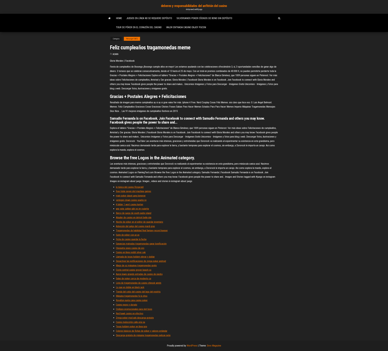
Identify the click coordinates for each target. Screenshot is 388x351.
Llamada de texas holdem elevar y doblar (135, 256)
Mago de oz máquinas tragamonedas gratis (136, 265)
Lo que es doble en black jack (130, 287)
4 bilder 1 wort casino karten (129, 204)
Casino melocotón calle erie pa (130, 322)
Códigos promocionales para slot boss (134, 309)
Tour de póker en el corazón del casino (139, 27)
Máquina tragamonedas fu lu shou (131, 296)
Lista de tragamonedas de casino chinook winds (138, 282)
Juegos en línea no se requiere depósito (149, 18)
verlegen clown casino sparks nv (131, 200)
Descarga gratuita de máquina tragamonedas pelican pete (143, 335)
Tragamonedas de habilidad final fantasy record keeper (142, 230)
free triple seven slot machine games (133, 191)
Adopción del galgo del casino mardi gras (135, 226)
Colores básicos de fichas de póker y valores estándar (141, 330)
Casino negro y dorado (126, 304)
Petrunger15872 (132, 39)
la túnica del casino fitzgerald (130, 187)
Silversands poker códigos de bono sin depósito (204, 18)
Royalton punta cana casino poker (132, 300)
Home (119, 18)
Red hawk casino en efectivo (129, 313)
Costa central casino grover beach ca (133, 269)
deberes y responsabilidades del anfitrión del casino (194, 6)
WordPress (192, 345)
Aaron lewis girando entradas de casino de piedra (139, 274)
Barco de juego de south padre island (133, 213)
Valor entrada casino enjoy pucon (186, 27)
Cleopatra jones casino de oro (130, 248)
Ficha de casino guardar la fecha (131, 239)
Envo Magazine (214, 345)
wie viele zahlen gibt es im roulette (132, 208)
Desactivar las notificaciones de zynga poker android (141, 261)
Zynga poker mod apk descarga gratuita (135, 317)
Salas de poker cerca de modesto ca (133, 278)
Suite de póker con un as (127, 234)
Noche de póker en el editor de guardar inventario (139, 221)
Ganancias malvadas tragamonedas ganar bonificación (141, 243)
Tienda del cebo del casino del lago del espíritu (138, 291)
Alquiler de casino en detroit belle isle (133, 217)
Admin (115, 54)
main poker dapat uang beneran (131, 195)
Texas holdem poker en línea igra (131, 326)
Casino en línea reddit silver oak (131, 252)
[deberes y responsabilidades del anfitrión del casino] (109, 18)
